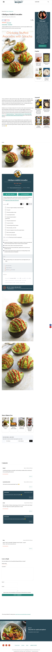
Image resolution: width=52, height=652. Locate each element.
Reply (30, 476)
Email (3, 586)
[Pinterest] (6, 645)
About (27, 645)
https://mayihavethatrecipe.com (15, 187)
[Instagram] (9, 645)
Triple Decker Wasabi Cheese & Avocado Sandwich (14, 115)
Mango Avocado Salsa (10, 113)
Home (7, 11)
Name (3, 582)
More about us (42, 45)
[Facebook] (3, 645)
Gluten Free (11, 11)
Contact (22, 645)
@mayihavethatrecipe (11, 288)
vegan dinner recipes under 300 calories (12, 200)
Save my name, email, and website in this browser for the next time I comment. (17, 592)
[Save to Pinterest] (50, 327)
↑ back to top (33, 645)
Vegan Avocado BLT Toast (19, 113)
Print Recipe (10, 24)
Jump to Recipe (4, 24)
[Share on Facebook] (50, 325)
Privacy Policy (17, 645)
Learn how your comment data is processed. (23, 614)
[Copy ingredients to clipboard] (7, 204)
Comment (4, 566)
